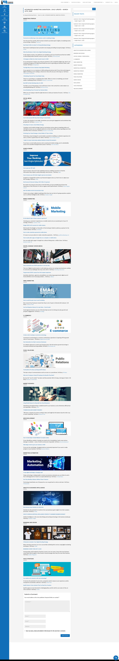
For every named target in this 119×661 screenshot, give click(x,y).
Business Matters (45, 449)
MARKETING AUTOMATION (80, 68)
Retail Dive (49, 582)
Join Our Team (87, 2)
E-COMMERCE (77, 59)
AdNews (52, 276)
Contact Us (109, 2)
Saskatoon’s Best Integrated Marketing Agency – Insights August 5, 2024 (84, 20)
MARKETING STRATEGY (60, 15)
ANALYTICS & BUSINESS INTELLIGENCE (82, 50)
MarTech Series (44, 87)
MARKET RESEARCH (78, 65)
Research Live (42, 414)
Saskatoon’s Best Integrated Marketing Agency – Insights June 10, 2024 (84, 29)
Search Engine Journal (54, 137)
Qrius (37, 407)
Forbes (24, 49)
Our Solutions (75, 2)
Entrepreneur (36, 64)
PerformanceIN (56, 56)
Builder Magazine (32, 554)
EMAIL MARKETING (78, 62)
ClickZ (36, 179)
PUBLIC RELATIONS (78, 76)
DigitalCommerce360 (45, 339)
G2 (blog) (42, 311)
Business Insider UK (27, 242)
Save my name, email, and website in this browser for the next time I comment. (46, 631)
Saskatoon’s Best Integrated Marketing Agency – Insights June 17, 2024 (84, 24)
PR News (65, 372)
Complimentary (98, 2)
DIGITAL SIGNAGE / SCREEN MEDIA (81, 56)
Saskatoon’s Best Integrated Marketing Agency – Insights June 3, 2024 (84, 34)
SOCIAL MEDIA (77, 82)
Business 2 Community (47, 80)
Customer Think (38, 122)
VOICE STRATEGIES (78, 85)
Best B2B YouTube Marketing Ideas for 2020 (33, 83)
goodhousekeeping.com (64, 235)
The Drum (38, 42)
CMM (36, 546)
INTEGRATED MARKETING (50, 15)
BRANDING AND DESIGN (79, 53)
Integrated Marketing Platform (31, 15)
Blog (116, 2)
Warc (60, 172)
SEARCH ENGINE (77, 79)
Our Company (65, 2)
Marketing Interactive (59, 269)
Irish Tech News (55, 144)
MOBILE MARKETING (78, 74)
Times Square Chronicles (28, 73)
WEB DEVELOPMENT (78, 88)
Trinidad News (60, 476)
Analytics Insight (48, 194)
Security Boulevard (64, 442)
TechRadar (39, 229)
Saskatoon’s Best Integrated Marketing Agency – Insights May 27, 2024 (84, 39)
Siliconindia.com (51, 346)
